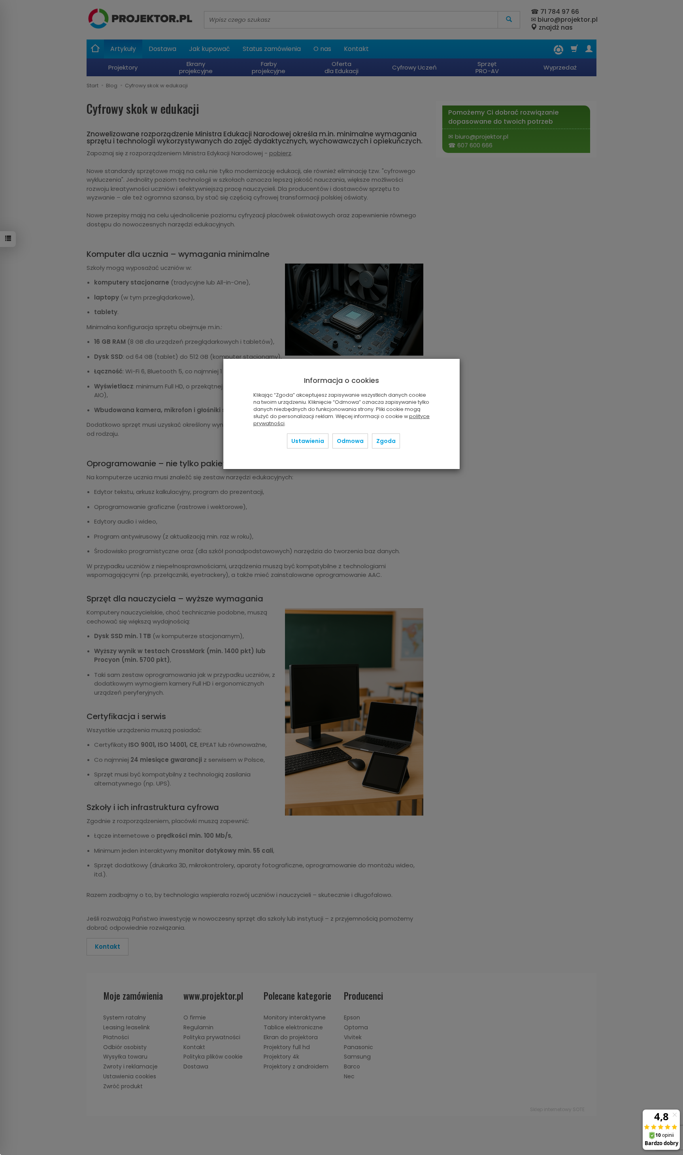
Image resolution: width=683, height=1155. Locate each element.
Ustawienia (307, 441)
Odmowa (350, 441)
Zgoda (386, 441)
